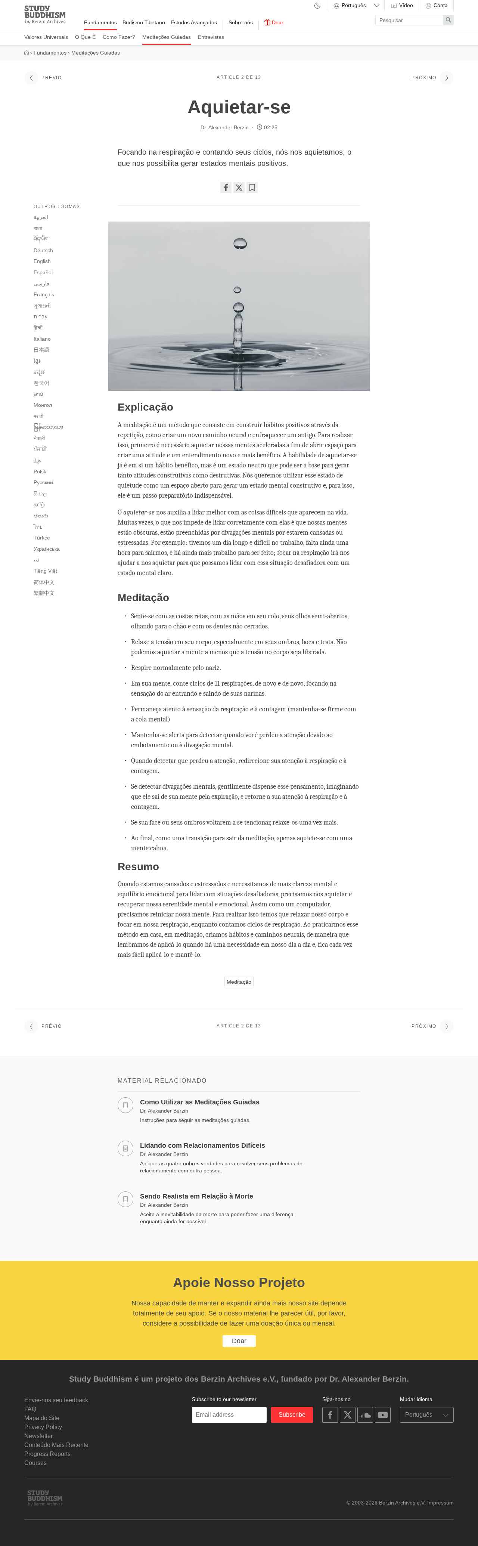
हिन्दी (38, 328)
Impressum (440, 1503)
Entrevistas (211, 37)
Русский (43, 482)
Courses (35, 1463)
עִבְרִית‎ (40, 316)
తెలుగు (41, 516)
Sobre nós (241, 22)
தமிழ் (39, 504)
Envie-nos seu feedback (56, 1400)
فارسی (41, 284)
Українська (47, 549)
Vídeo (405, 5)
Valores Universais (46, 37)
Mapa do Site (41, 1418)
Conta (440, 5)
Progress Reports (47, 1454)
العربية (41, 217)
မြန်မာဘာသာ (48, 427)
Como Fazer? (119, 37)
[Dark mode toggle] (317, 6)
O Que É (85, 37)
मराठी (38, 416)
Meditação (239, 982)
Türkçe (42, 538)
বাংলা (38, 228)
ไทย (38, 527)
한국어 (41, 383)
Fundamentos (100, 22)
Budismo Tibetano (143, 22)
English (42, 261)
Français (44, 294)
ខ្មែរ (37, 361)
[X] (239, 187)
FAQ (30, 1409)
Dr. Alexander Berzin (225, 127)
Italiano (42, 339)
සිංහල (40, 494)
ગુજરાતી (42, 306)
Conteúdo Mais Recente (56, 1445)
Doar (276, 22)
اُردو (36, 560)
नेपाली (39, 438)
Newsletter (38, 1436)
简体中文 (44, 582)
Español (43, 272)
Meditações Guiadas (166, 37)
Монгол (43, 405)
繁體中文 (44, 593)
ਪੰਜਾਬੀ (40, 449)
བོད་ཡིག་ (42, 239)
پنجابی (37, 460)
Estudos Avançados (194, 22)
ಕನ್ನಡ (39, 372)
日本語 (41, 350)
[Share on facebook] (226, 187)
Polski (40, 471)
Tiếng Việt (45, 571)
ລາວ (38, 394)
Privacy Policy (43, 1427)
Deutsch (43, 250)
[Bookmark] (252, 187)
